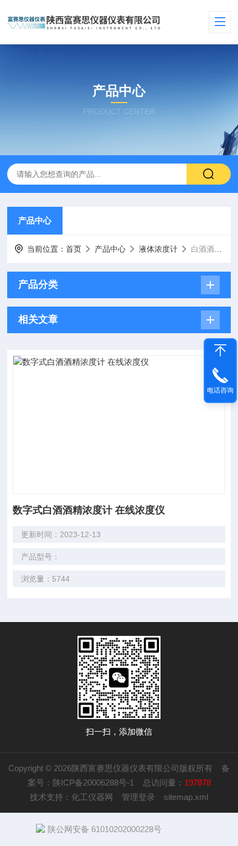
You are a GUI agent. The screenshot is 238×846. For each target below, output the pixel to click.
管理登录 (138, 797)
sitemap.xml (186, 797)
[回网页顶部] (220, 350)
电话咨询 (220, 390)
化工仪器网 (92, 797)
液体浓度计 (158, 248)
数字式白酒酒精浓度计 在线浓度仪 (89, 510)
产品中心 (34, 220)
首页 (73, 248)
